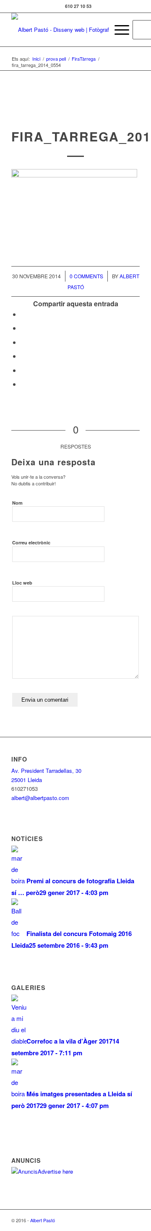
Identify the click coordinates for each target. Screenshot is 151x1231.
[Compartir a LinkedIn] (23, 370)
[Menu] (117, 29)
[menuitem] (98, 29)
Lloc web (22, 583)
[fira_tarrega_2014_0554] (76, 111)
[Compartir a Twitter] (23, 327)
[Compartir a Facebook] (23, 314)
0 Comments (86, 276)
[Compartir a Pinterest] (23, 355)
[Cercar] (98, 29)
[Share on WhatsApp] (23, 342)
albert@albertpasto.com (40, 798)
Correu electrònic (31, 542)
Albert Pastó (42, 1220)
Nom (17, 503)
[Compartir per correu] (23, 384)
